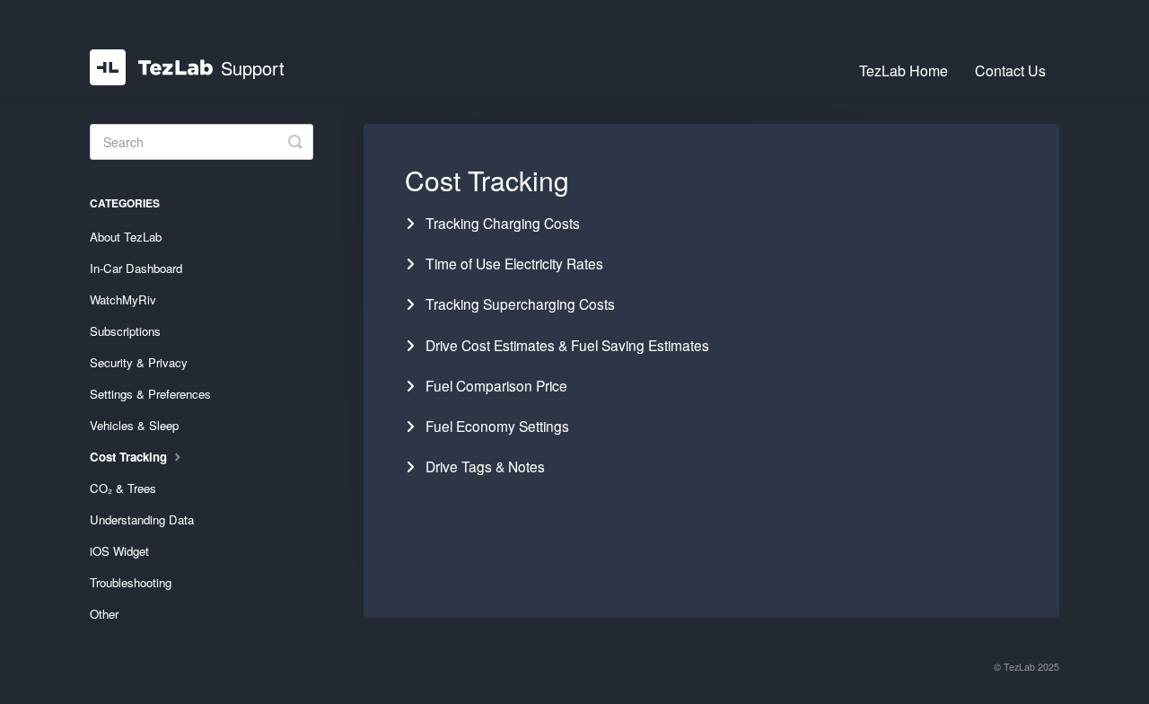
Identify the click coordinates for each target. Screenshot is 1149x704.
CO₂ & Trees (123, 488)
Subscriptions (125, 330)
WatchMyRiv (123, 299)
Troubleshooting (130, 582)
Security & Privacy (139, 362)
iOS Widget (119, 550)
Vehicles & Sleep (134, 425)
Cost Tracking (130, 456)
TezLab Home (903, 70)
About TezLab (126, 236)
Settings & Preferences (150, 393)
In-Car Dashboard (136, 268)
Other (104, 613)
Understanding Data (142, 519)
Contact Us (1010, 70)
